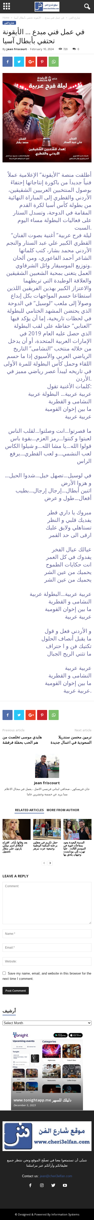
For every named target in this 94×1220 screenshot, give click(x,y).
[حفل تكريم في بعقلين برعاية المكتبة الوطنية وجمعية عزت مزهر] (47, 829)
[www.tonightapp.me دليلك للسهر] (47, 1062)
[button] (86, 6)
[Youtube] (64, 1186)
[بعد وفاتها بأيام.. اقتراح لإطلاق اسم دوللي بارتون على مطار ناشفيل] (17, 829)
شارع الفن (74, 17)
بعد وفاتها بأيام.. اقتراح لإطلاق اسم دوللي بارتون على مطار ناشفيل (15, 846)
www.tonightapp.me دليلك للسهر (42, 1099)
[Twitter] (53, 1186)
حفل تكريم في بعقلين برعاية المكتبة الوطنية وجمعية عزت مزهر (45, 845)
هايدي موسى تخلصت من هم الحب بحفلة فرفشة (22, 739)
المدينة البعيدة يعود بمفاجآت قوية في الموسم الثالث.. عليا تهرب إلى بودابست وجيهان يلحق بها (74, 848)
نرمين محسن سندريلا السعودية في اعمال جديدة (71, 739)
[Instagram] (42, 1186)
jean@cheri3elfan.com (56, 1176)
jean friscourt (17, 49)
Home (6, 17)
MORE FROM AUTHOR (63, 810)
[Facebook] (30, 1186)
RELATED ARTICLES (29, 810)
